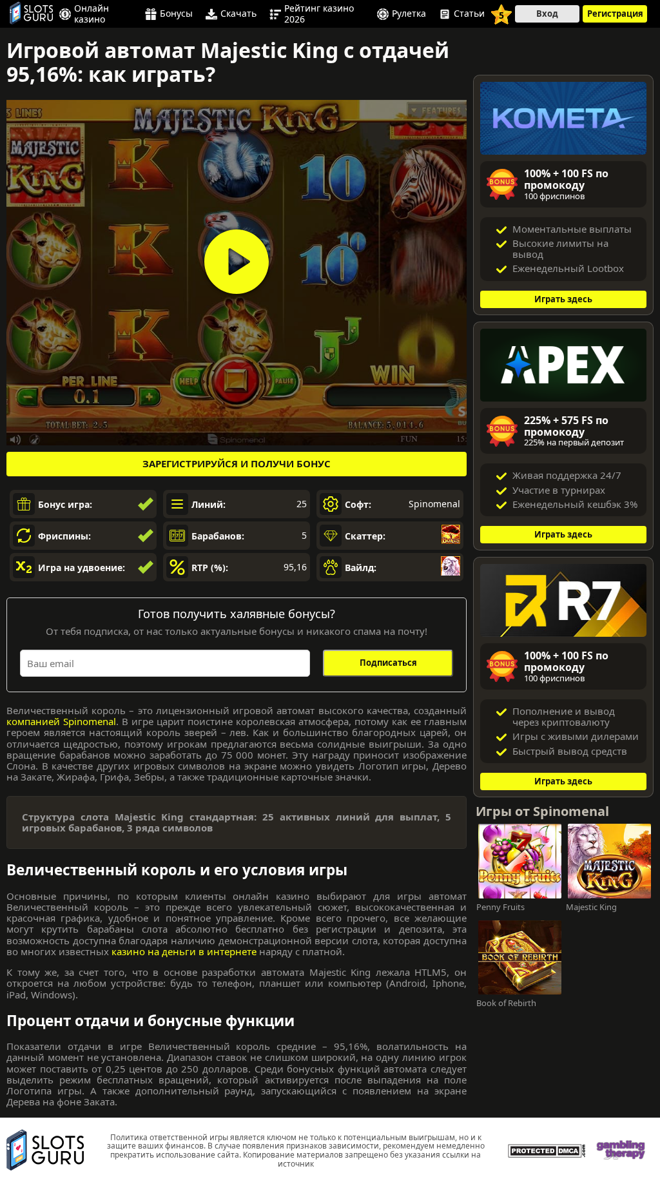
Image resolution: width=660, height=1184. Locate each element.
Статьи (469, 14)
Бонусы (176, 14)
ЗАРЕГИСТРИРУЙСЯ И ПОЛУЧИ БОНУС (236, 463)
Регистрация (615, 13)
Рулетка (409, 14)
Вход (547, 13)
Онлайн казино (91, 13)
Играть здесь (563, 299)
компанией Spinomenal (61, 721)
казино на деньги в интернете (184, 951)
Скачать (238, 14)
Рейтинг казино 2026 (319, 13)
